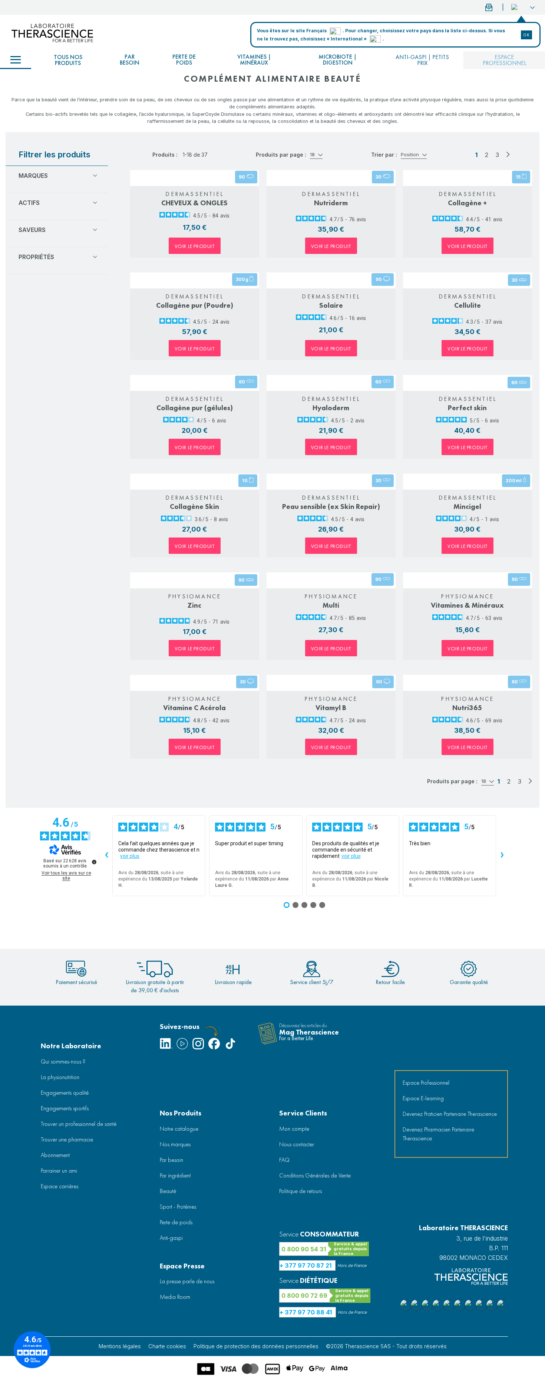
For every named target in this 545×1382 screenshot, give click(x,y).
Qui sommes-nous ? (63, 1061)
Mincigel (467, 506)
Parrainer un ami (59, 1170)
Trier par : (384, 154)
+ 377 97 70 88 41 (306, 1312)
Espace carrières (59, 1186)
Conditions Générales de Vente (315, 1175)
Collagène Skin (194, 506)
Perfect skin (467, 407)
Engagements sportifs (65, 1108)
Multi (331, 605)
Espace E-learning (423, 1098)
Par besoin (129, 59)
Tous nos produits (68, 60)
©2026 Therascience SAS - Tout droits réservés (386, 1346)
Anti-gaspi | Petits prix (422, 60)
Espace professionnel (504, 60)
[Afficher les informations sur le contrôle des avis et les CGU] (94, 862)
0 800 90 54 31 (303, 1249)
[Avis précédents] (106, 855)
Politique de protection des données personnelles (256, 1346)
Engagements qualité (65, 1093)
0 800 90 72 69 (304, 1295)
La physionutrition (60, 1077)
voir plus (129, 856)
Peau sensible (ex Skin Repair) (331, 506)
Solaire (331, 305)
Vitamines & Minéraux (467, 605)
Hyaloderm (331, 407)
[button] (523, 7)
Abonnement (55, 1155)
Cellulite (467, 305)
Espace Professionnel (426, 1083)
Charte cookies (167, 1346)
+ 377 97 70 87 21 (305, 1265)
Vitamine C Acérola (194, 707)
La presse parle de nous (187, 1281)
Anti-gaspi (171, 1238)
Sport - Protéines (178, 1207)
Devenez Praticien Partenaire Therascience (450, 1114)
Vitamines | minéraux (254, 59)
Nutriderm (331, 203)
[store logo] (52, 33)
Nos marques (175, 1144)
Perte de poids (184, 59)
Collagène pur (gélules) (194, 407)
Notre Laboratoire (71, 1046)
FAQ (284, 1160)
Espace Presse (182, 1266)
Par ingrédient (175, 1175)
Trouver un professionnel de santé (78, 1124)
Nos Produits (180, 1113)
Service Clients (303, 1113)
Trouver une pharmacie (67, 1139)
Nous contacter (296, 1144)
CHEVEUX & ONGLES (194, 203)
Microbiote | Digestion (337, 59)
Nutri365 (467, 707)
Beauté (168, 1191)
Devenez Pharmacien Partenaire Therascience (438, 1133)
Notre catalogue (179, 1129)
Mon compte (294, 1129)
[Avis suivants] (502, 855)
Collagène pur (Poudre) (194, 305)
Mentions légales (120, 1346)
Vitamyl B (331, 707)
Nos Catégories (15, 60)
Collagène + (467, 203)
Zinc (194, 605)
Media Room (175, 1297)
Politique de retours (300, 1191)
